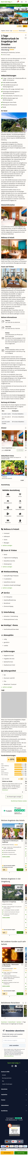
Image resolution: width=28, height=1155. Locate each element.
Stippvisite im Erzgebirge (9, 901)
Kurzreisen (4, 1022)
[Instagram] (12, 1066)
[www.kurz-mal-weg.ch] (6, 2)
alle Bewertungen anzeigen (14, 796)
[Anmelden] (22, 2)
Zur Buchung (20, 450)
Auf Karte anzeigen (6, 54)
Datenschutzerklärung (8, 1056)
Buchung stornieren (6, 1078)
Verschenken (7, 1152)
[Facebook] (16, 1066)
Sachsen (19, 1022)
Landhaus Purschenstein (7, 904)
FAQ (3, 1081)
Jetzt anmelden (14, 1045)
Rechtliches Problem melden (19, 801)
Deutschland (11, 1022)
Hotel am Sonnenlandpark (8, 968)
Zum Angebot (20, 869)
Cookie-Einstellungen (7, 1084)
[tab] (5, 1018)
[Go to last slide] (23, 1003)
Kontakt (4, 1075)
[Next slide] (26, 428)
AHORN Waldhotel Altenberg (8, 844)
